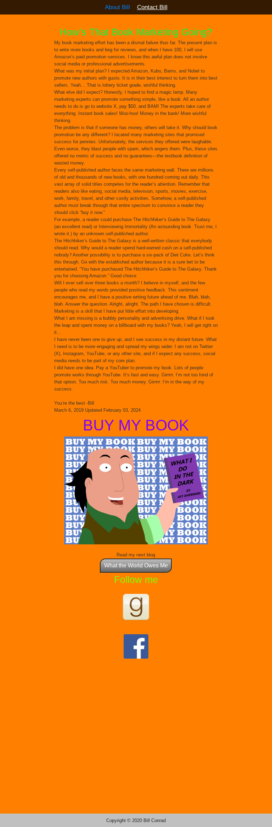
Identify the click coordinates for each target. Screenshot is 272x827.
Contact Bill (152, 7)
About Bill (117, 7)
